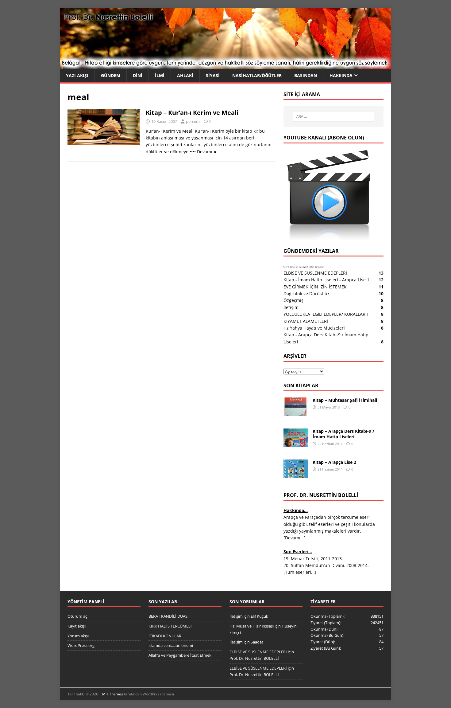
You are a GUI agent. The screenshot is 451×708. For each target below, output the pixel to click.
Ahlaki (185, 75)
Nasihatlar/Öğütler (257, 75)
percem (193, 121)
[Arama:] (333, 116)
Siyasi (213, 75)
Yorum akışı (78, 636)
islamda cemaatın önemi (170, 645)
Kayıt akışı (76, 626)
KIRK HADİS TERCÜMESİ (170, 626)
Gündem (110, 75)
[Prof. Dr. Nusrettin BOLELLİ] (225, 65)
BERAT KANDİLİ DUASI (168, 616)
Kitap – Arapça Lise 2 (334, 462)
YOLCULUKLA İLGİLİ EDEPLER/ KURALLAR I (325, 314)
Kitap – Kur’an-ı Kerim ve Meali (192, 112)
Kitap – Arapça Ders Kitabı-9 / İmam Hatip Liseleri (343, 434)
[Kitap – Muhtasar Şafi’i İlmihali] (295, 412)
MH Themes (112, 694)
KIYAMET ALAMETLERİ (305, 321)
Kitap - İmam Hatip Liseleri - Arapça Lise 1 (326, 280)
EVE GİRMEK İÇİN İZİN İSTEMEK (315, 287)
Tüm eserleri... (300, 572)
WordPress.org (80, 645)
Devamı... (294, 538)
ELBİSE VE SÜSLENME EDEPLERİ (315, 273)
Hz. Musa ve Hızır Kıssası (251, 626)
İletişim (291, 307)
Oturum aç (77, 616)
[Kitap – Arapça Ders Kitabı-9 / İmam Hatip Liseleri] (295, 443)
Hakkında (341, 75)
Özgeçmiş (293, 300)
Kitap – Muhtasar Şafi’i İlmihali (345, 400)
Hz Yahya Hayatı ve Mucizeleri (314, 328)
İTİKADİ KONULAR (164, 636)
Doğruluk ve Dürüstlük (306, 293)
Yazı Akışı (77, 75)
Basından (305, 75)
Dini (137, 75)
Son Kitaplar (300, 385)
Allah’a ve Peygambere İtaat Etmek (179, 655)
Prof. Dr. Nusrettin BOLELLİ (254, 658)
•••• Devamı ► (204, 152)
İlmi (159, 75)
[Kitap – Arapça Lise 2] (295, 474)
